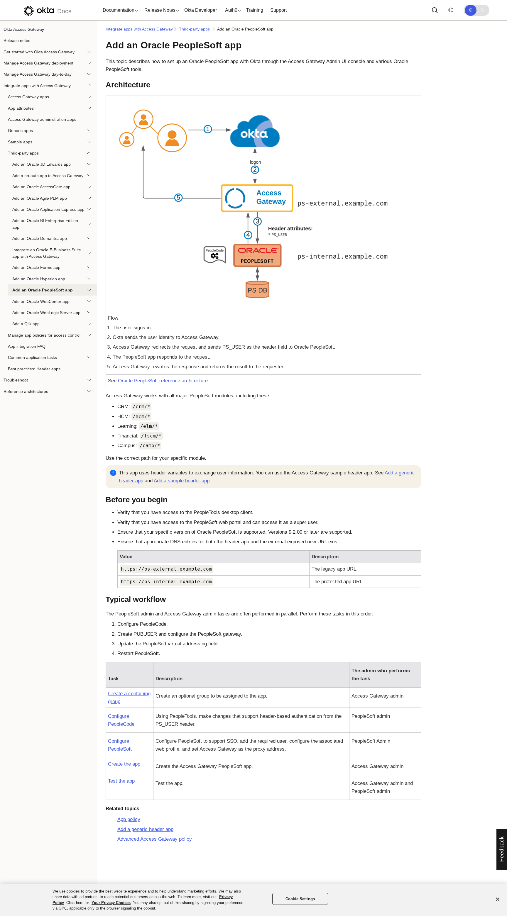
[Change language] (450, 10)
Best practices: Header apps (34, 369)
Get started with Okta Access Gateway (39, 52)
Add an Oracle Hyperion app (38, 279)
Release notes (17, 40)
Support (278, 10)
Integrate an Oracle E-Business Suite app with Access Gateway (46, 253)
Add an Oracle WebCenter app (41, 301)
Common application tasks (32, 357)
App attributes (21, 108)
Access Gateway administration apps (42, 119)
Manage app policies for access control (44, 335)
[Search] (435, 10)
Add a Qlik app (26, 324)
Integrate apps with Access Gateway (37, 85)
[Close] (497, 899)
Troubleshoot (16, 380)
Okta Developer (200, 10)
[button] (119, 10)
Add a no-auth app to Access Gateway (47, 175)
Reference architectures (26, 391)
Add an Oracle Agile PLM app (39, 198)
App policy (128, 819)
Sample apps (20, 142)
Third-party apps (23, 153)
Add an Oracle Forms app (36, 267)
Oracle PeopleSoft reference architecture (163, 381)
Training (254, 10)
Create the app (124, 764)
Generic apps (20, 130)
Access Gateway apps (28, 96)
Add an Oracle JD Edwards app (41, 164)
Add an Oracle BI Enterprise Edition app (45, 224)
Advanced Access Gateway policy (154, 839)
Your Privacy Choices (111, 902)
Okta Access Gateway (24, 29)
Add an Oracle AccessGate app (41, 186)
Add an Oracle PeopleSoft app (42, 290)
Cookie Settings (300, 899)
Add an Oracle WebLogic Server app (46, 312)
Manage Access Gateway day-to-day (38, 74)
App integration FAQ (26, 346)
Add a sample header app (181, 481)
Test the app (121, 781)
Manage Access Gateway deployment (38, 63)
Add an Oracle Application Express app (48, 209)
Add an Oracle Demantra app (39, 238)
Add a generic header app (145, 829)
